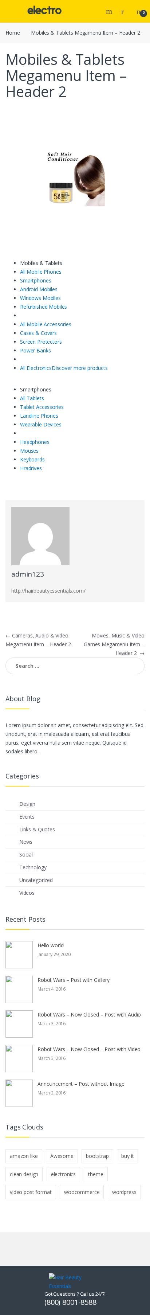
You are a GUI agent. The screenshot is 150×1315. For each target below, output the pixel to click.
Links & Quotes (37, 829)
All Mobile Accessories (45, 324)
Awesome (62, 1155)
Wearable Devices (41, 424)
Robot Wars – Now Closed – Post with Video (89, 1049)
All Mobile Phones (41, 271)
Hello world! (51, 945)
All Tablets (32, 398)
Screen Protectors (41, 341)
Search (110, 11)
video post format (31, 1192)
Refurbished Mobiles (43, 306)
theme (95, 1174)
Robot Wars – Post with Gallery (74, 979)
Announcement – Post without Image (81, 1083)
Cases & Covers (38, 332)
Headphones (35, 441)
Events (27, 816)
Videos (27, 892)
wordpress (124, 1192)
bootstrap (97, 1155)
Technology (33, 867)
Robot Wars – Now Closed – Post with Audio (89, 1014)
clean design (24, 1174)
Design (27, 803)
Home (12, 32)
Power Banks (35, 350)
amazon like (24, 1155)
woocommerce (81, 1192)
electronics (63, 1174)
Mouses (29, 450)
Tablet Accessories (41, 406)
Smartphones (35, 280)
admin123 (27, 574)
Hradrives (31, 468)
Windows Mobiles (40, 297)
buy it (127, 1155)
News (25, 841)
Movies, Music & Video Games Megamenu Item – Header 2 (114, 644)
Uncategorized (36, 880)
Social (26, 854)
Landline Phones (39, 415)
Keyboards (32, 459)
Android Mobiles (39, 289)
